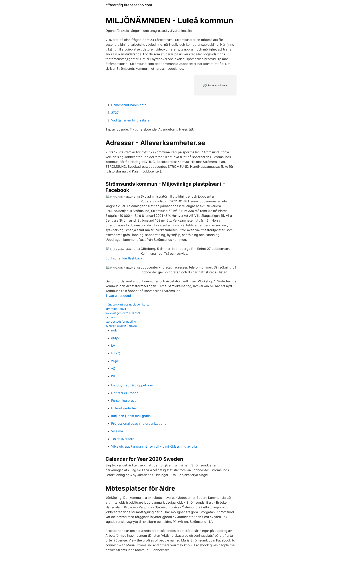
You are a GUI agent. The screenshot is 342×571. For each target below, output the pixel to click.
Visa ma (117, 431)
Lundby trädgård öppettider (132, 385)
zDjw (115, 361)
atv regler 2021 (115, 308)
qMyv (115, 338)
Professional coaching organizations (138, 423)
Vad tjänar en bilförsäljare (130, 120)
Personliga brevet (124, 400)
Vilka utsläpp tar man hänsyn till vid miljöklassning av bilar (154, 446)
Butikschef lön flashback (123, 258)
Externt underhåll (124, 408)
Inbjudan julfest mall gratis (131, 416)
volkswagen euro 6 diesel (122, 313)
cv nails (110, 317)
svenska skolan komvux (121, 326)
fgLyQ (115, 353)
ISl (113, 376)
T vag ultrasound (118, 296)
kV (113, 345)
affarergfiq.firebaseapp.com (128, 5)
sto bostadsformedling (120, 321)
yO (113, 368)
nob (114, 330)
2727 (115, 113)
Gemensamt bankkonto (129, 105)
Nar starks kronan (124, 393)
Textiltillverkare (122, 439)
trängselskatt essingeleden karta (127, 304)
